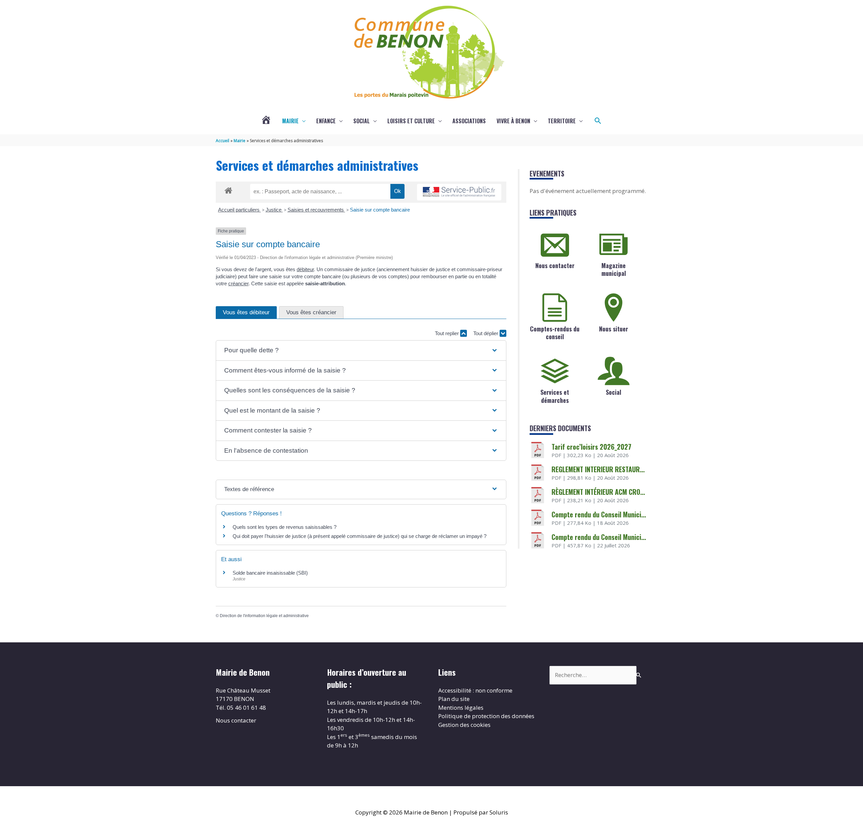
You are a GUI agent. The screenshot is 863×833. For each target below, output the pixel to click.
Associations (469, 121)
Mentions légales (460, 707)
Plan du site (454, 699)
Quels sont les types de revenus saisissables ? (284, 527)
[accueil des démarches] (228, 189)
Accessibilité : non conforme (475, 690)
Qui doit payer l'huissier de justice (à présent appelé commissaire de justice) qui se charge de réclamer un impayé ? (359, 536)
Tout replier (447, 333)
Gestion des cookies (464, 725)
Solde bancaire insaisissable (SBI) (270, 573)
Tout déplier (486, 333)
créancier (238, 283)
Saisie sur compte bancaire (380, 210)
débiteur (305, 269)
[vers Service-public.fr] (459, 192)
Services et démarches (554, 396)
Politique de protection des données (486, 716)
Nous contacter (554, 265)
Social (361, 121)
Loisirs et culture (411, 121)
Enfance (326, 121)
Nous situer (613, 328)
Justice (274, 210)
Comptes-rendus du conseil (554, 332)
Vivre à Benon (513, 121)
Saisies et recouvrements (316, 210)
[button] (598, 121)
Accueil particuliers (239, 210)
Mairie (290, 121)
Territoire (562, 121)
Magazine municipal (613, 269)
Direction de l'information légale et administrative (264, 615)
